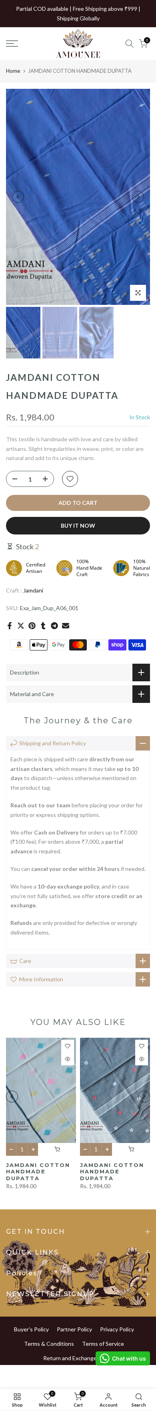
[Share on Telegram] (54, 625)
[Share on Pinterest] (32, 625)
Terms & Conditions (49, 1343)
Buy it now (78, 525)
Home (13, 71)
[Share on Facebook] (9, 625)
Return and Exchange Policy (78, 1358)
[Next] (138, 197)
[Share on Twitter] (20, 625)
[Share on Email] (65, 625)
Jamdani (33, 590)
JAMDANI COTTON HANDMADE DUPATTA (38, 1171)
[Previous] (18, 197)
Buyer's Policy (31, 1329)
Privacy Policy (117, 1329)
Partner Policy (74, 1329)
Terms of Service (103, 1343)
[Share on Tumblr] (43, 625)
